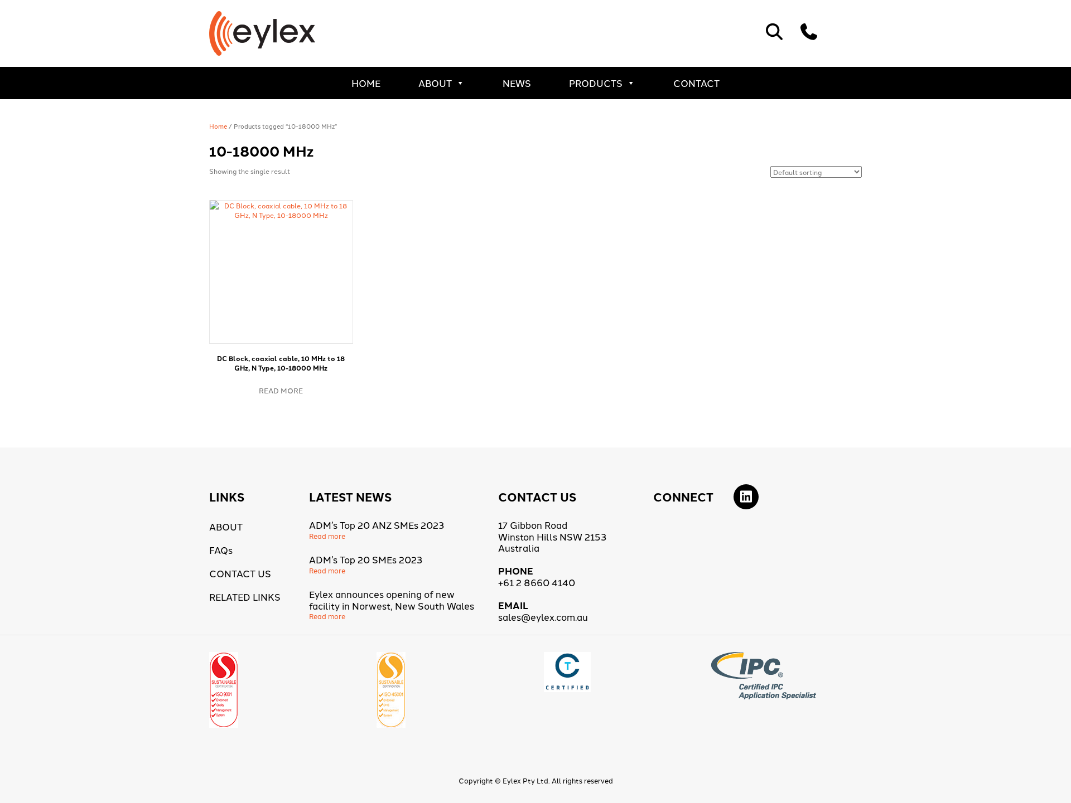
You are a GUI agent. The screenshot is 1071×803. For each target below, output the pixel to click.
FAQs (221, 549)
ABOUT (435, 82)
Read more (281, 390)
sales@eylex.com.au (543, 616)
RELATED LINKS (245, 596)
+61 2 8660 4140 (536, 582)
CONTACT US (240, 573)
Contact (696, 82)
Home (218, 125)
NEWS (517, 82)
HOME (365, 82)
